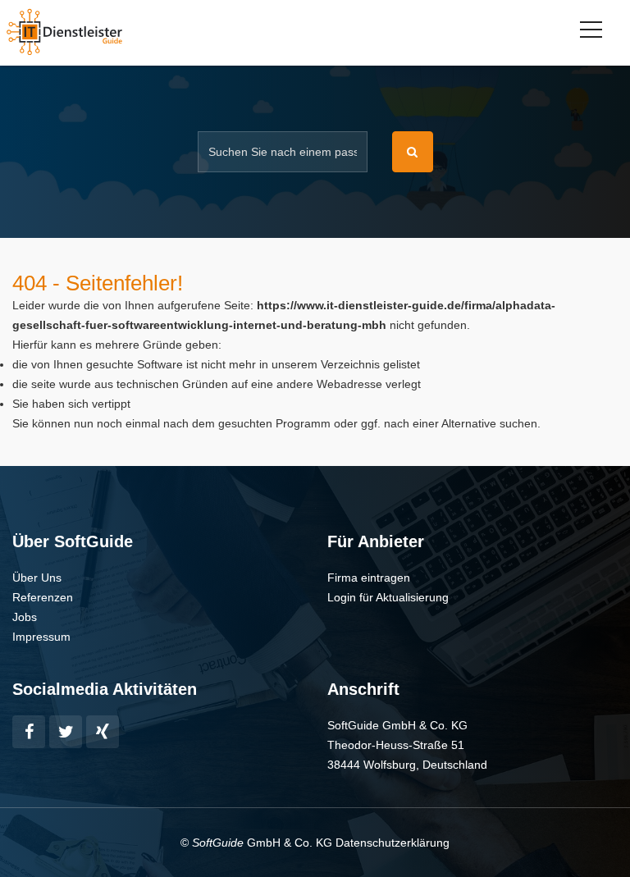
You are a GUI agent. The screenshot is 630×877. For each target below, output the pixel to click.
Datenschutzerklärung (393, 842)
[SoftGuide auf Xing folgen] (102, 731)
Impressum (41, 636)
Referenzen (42, 597)
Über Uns (37, 577)
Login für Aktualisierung (388, 597)
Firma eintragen (368, 577)
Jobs (24, 616)
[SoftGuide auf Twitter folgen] (65, 731)
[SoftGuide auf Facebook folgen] (28, 731)
